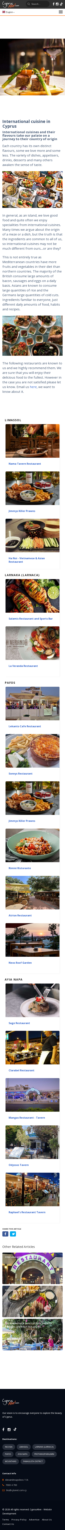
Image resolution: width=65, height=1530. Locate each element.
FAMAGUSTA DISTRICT (33, 1461)
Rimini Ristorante (20, 868)
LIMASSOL (23, 1447)
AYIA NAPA (22, 1454)
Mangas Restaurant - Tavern (27, 1117)
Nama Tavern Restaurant (25, 463)
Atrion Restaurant (20, 915)
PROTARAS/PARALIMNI (44, 1454)
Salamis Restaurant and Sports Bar (31, 618)
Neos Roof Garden (20, 962)
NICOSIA (8, 1447)
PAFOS (8, 1454)
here (33, 387)
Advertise (34, 1519)
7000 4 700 (11, 1485)
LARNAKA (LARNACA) (44, 1447)
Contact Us (8, 1524)
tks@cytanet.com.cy (16, 1490)
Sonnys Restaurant (20, 773)
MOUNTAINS (10, 1461)
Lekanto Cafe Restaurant (25, 726)
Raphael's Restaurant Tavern (27, 1212)
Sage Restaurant (19, 1023)
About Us (47, 1519)
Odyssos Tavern (19, 1165)
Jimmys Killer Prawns (22, 511)
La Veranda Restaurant (23, 666)
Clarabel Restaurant (21, 1070)
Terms (5, 1519)
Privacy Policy (19, 1519)
